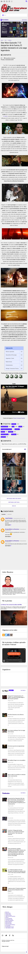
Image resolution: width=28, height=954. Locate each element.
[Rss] (9, 1)
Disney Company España (19, 418)
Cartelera (9, 40)
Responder (7, 536)
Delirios (6, 917)
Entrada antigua (14, 502)
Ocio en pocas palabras (10, 924)
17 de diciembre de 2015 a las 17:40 (19, 518)
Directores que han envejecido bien (16, 746)
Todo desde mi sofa (9, 927)
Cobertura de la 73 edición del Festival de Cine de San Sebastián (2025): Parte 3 (17, 890)
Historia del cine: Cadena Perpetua (13, 463)
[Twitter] (6, 1)
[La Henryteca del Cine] (14, 12)
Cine (5, 40)
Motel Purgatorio (8, 921)
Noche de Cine (8, 922)
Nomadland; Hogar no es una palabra (16, 760)
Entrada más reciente (14, 498)
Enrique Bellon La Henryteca (12, 529)
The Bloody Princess (9, 926)
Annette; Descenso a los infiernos (16, 714)
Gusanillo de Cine (9, 919)
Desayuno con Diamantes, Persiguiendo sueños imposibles (12, 476)
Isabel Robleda (8, 518)
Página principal (5, 946)
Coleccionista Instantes (10, 916)
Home (2, 40)
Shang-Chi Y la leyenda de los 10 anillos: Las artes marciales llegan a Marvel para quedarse (16, 697)
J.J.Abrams (5, 116)
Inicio (14, 505)
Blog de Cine (8, 913)
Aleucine (7, 912)
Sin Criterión (7, 925)
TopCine (11, 690)
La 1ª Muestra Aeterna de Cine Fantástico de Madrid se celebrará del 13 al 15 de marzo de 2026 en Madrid (16, 871)
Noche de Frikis (8, 923)
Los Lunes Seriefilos (9, 920)
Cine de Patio (8, 914)
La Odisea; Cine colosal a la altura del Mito (11, 604)
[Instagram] (11, 1)
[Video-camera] (2, 1)
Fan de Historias (8, 918)
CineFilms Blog (8, 915)
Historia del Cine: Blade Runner (12, 490)
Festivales (6, 793)
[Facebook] (4, 1)
